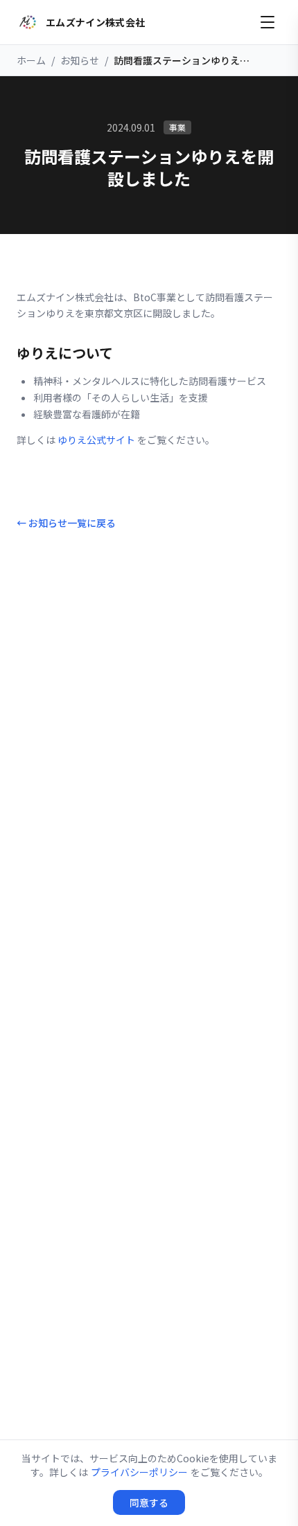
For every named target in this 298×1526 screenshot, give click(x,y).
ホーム (31, 60)
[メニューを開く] (267, 22)
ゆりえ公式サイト (96, 440)
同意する (149, 1502)
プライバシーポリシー (139, 1472)
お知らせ (79, 60)
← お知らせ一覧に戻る (66, 523)
